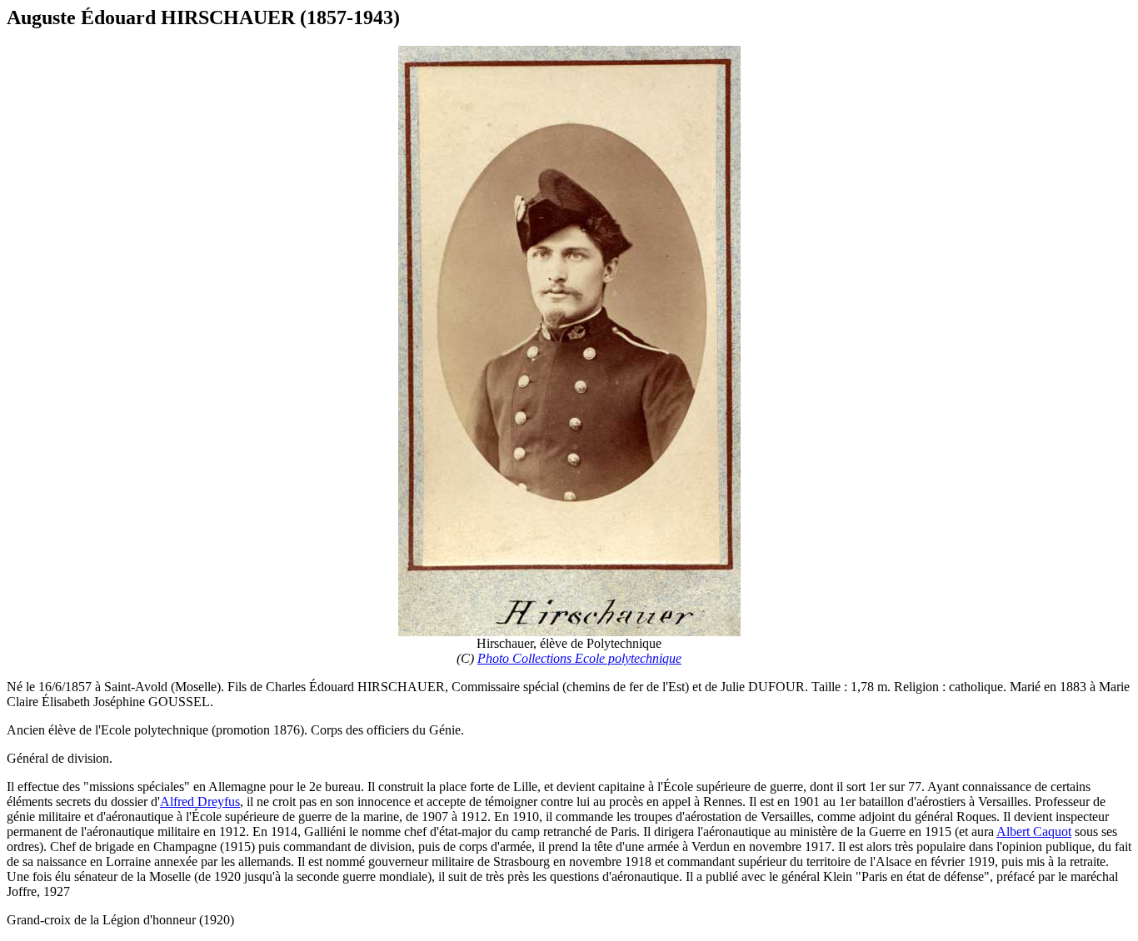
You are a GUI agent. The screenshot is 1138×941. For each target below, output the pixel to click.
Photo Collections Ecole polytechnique (579, 658)
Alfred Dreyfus (200, 801)
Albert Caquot (1033, 831)
